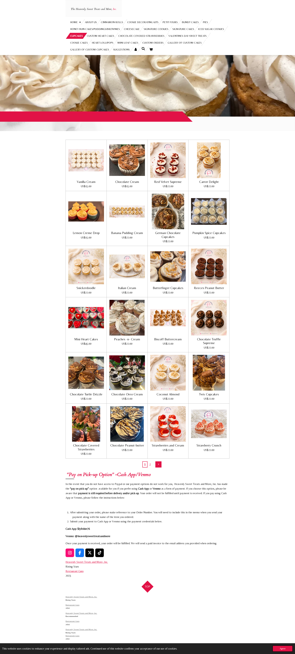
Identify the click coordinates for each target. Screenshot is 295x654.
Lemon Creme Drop (86, 233)
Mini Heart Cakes (86, 339)
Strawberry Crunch (208, 445)
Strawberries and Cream (168, 445)
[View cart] (151, 49)
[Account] (135, 49)
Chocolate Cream (127, 182)
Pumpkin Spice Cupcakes (209, 233)
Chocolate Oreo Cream (127, 394)
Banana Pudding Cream (127, 233)
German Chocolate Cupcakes (168, 234)
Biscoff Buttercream (168, 339)
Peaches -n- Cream (127, 339)
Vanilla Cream (86, 182)
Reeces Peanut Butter (209, 288)
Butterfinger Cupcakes (168, 288)
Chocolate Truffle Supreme (209, 341)
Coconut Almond (168, 394)
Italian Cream (127, 288)
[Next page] (158, 464)
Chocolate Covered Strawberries (86, 447)
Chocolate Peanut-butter (127, 445)
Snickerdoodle (86, 288)
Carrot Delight (209, 182)
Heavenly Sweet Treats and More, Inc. (87, 562)
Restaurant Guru (74, 571)
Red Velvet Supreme (168, 182)
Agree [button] (283, 648)
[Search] (143, 48)
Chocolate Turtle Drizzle (86, 394)
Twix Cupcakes (209, 394)
